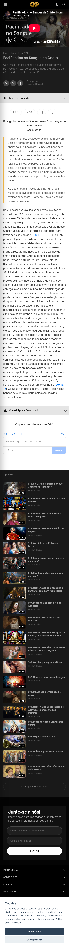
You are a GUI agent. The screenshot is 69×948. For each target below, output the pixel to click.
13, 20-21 (40, 235)
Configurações (34, 939)
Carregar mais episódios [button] (34, 787)
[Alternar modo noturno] (57, 4)
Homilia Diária (9, 53)
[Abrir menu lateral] (5, 4)
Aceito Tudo (34, 931)
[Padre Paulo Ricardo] (34, 4)
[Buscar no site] (63, 4)
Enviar (34, 851)
